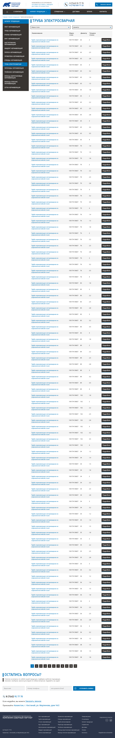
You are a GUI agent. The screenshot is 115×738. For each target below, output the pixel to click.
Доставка (76, 11)
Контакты (103, 11)
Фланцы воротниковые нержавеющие (13, 77)
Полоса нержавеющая (13, 52)
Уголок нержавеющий (12, 35)
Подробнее (106, 40)
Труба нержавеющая (12, 31)
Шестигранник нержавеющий (10, 43)
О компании (18, 11)
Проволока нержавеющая (14, 56)
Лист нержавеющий (12, 27)
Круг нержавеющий (12, 39)
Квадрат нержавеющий (13, 48)
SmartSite (109, 732)
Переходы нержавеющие (14, 68)
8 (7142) (14, 697)
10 (71, 666)
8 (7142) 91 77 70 (76, 3)
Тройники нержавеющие (14, 72)
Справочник (85, 724)
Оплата (89, 11)
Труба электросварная (12, 64)
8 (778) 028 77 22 (76, 5)
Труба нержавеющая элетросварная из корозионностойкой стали (44, 41)
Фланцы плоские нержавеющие (11, 82)
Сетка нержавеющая (12, 87)
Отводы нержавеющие (13, 60)
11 (75, 666)
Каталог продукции (87, 722)
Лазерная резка (86, 716)
